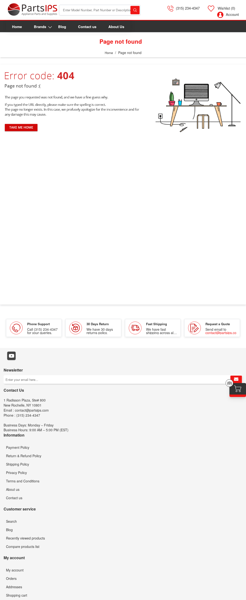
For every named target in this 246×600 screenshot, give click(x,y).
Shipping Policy (17, 464)
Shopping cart (16, 595)
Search (135, 10)
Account (232, 14)
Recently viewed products (25, 538)
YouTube (11, 356)
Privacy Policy (16, 472)
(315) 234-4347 (188, 8)
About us (12, 489)
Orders (11, 578)
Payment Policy (17, 447)
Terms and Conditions (22, 481)
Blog (9, 529)
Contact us (14, 497)
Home (109, 52)
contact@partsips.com (222, 332)
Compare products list (22, 546)
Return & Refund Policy (23, 455)
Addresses (14, 586)
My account (15, 570)
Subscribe (236, 379)
